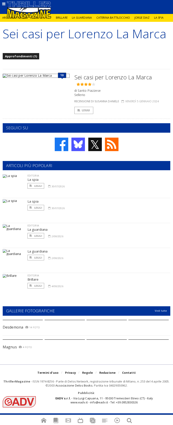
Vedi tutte (161, 310)
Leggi (86, 110)
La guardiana (82, 18)
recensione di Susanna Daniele (96, 101)
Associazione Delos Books (74, 385)
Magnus (10, 346)
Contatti (129, 373)
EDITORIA (33, 175)
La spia (159, 18)
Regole (87, 373)
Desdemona (13, 327)
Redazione (107, 373)
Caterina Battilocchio (113, 18)
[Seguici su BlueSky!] (78, 144)
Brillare (62, 18)
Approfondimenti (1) (21, 56)
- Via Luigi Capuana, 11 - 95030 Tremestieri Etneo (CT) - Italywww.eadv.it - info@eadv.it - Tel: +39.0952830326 (104, 400)
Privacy (70, 373)
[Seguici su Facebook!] (61, 144)
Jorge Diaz (142, 18)
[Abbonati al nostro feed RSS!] (111, 144)
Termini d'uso (48, 373)
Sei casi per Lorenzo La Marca (113, 77)
